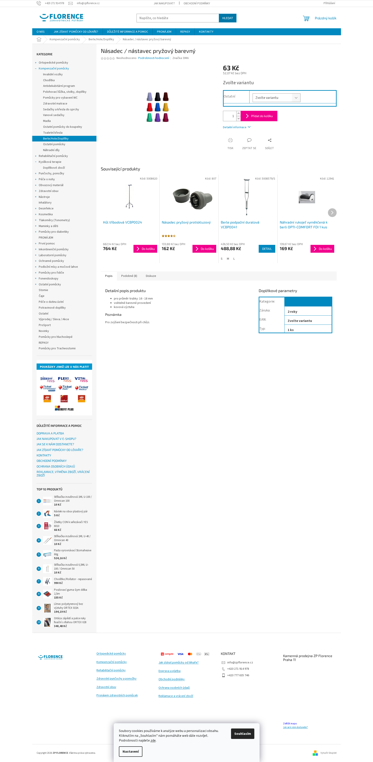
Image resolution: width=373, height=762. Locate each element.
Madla (47, 121)
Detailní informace (234, 127)
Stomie (43, 290)
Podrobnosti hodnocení (153, 58)
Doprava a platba (170, 671)
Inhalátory (45, 202)
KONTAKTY (44, 455)
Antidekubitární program (59, 86)
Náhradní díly (51, 150)
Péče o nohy (47, 179)
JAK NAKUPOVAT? (164, 3)
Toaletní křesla (52, 133)
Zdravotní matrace (55, 103)
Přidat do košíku (262, 116)
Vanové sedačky (53, 115)
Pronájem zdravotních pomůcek (117, 695)
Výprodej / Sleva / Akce (54, 319)
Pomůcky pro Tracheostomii (57, 348)
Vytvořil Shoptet (329, 753)
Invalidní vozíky (53, 74)
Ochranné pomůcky (51, 261)
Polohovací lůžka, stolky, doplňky (64, 92)
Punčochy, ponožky (51, 173)
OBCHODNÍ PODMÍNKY (197, 3)
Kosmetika (46, 214)
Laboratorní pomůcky (52, 255)
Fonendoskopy (48, 278)
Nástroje (44, 197)
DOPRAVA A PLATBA (50, 433)
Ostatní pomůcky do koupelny (62, 127)
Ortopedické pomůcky (53, 63)
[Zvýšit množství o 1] (238, 113)
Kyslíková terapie (50, 162)
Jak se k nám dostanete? (295, 727)
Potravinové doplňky (52, 308)
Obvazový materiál (51, 185)
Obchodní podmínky (172, 679)
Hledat (227, 18)
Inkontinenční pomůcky (54, 249)
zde (153, 740)
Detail (267, 249)
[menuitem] (40, 31)
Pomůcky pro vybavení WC (60, 98)
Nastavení (131, 751)
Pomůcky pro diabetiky (54, 232)
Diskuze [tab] (151, 276)
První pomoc (47, 243)
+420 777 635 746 (238, 675)
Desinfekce (46, 208)
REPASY (44, 343)
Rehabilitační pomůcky (53, 156)
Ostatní (43, 313)
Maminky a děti (48, 226)
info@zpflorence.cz (240, 662)
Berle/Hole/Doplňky (56, 138)
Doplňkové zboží (54, 168)
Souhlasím (242, 733)
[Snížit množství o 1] (238, 118)
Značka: (180, 58)
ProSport (45, 325)
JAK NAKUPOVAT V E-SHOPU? (56, 438)
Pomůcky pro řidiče (51, 273)
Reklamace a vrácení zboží (176, 696)
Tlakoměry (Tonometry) (54, 220)
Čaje (41, 296)
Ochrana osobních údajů (174, 688)
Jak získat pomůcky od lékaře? (179, 663)
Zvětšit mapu (290, 723)
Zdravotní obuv (49, 191)
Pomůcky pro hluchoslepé (56, 337)
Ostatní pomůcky (54, 144)
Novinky (44, 331)
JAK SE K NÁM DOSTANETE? (55, 444)
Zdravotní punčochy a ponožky (116, 679)
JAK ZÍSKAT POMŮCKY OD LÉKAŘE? (60, 449)
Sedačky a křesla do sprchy (61, 109)
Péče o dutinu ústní (51, 302)
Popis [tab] (109, 276)
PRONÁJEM (46, 237)
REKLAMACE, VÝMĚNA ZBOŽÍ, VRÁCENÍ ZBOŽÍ (63, 473)
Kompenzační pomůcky (54, 68)
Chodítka (49, 80)
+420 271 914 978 (238, 669)
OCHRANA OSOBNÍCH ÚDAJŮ (56, 466)
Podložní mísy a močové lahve (58, 267)
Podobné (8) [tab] (129, 276)
